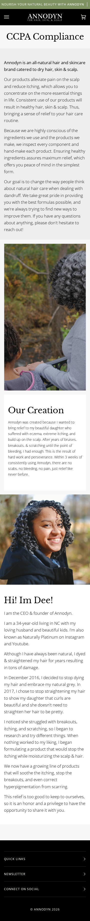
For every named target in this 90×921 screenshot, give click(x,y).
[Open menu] (11, 17)
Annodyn (42, 909)
